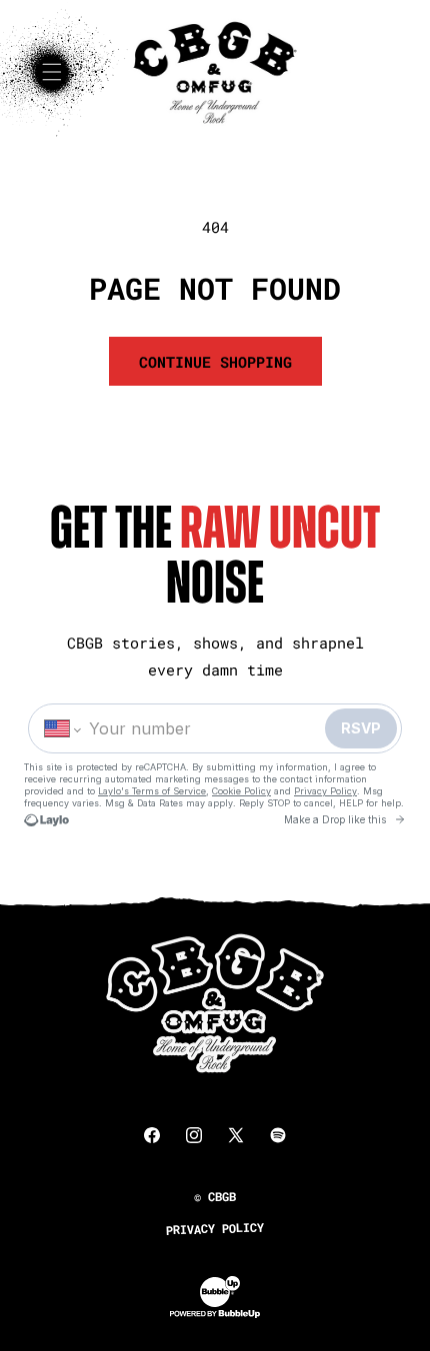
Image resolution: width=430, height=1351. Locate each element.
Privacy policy (215, 1228)
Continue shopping (215, 362)
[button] (52, 72)
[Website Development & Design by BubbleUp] (215, 1314)
